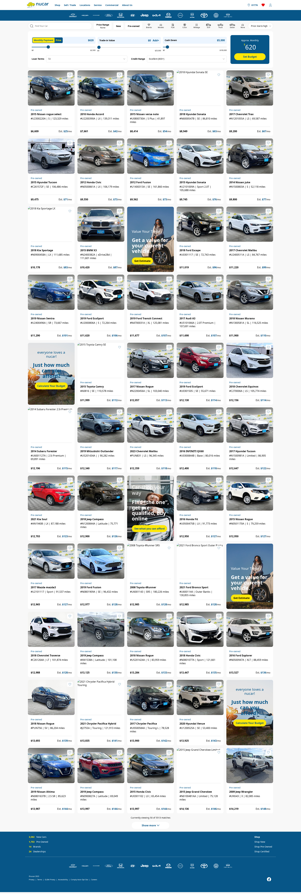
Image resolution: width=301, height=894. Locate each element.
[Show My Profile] (270, 5)
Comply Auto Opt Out (79, 879)
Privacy (31, 879)
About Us (127, 5)
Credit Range (138, 58)
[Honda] (121, 15)
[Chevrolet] (73, 15)
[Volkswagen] (216, 15)
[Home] (38, 5)
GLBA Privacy (50, 879)
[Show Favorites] (263, 5)
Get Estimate (142, 261)
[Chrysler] (85, 15)
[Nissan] (180, 15)
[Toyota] (204, 15)
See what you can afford (149, 528)
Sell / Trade (70, 5)
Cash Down (171, 40)
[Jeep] (145, 15)
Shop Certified (261, 851)
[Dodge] (97, 15)
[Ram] (192, 15)
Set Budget (250, 56)
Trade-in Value (107, 40)
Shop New (259, 841)
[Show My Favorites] (70, 74)
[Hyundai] (133, 15)
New (118, 26)
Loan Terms (38, 58)
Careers (94, 879)
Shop (57, 5)
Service (98, 5)
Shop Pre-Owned (263, 846)
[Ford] (109, 15)
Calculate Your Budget (51, 386)
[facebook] (269, 879)
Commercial (111, 5)
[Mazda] (168, 15)
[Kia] (156, 15)
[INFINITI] (228, 15)
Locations (85, 5)
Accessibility (63, 879)
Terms (39, 879)
